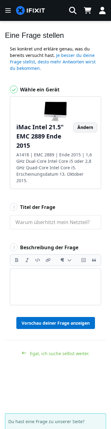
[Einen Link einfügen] (48, 260)
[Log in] (102, 10)
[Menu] (8, 10)
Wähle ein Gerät (39, 89)
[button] (73, 10)
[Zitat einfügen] (94, 260)
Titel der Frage (34, 207)
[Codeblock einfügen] (83, 260)
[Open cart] (87, 10)
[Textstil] (66, 260)
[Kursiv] (27, 260)
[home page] (30, 10)
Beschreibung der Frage (46, 247)
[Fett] (17, 260)
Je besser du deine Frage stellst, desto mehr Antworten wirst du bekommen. (53, 61)
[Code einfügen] (38, 260)
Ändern (85, 127)
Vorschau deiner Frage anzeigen (56, 323)
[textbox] (55, 286)
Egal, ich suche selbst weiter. (59, 353)
